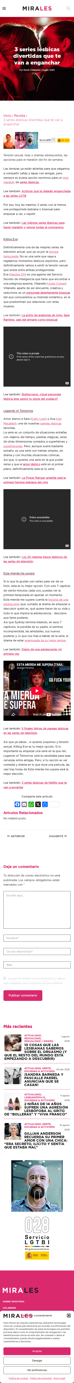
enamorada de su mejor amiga (45, 640)
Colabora (9, 1308)
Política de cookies (18, 1378)
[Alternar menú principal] (4, 8)
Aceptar (37, 1351)
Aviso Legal (59, 1378)
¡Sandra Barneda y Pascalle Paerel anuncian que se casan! (43, 1080)
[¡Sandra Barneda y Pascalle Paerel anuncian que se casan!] (13, 1075)
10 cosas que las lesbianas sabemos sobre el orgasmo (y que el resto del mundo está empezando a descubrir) (35, 1052)
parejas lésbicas (50, 423)
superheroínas (12, 446)
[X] (38, 805)
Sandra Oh (17, 274)
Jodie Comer (56, 283)
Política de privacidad (41, 1378)
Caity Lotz (38, 419)
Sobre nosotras (13, 1302)
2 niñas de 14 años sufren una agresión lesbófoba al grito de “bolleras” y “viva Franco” (36, 1109)
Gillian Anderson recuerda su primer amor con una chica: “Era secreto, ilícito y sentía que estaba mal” (35, 1140)
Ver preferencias (37, 1370)
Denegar (37, 1360)
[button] (69, 1315)
